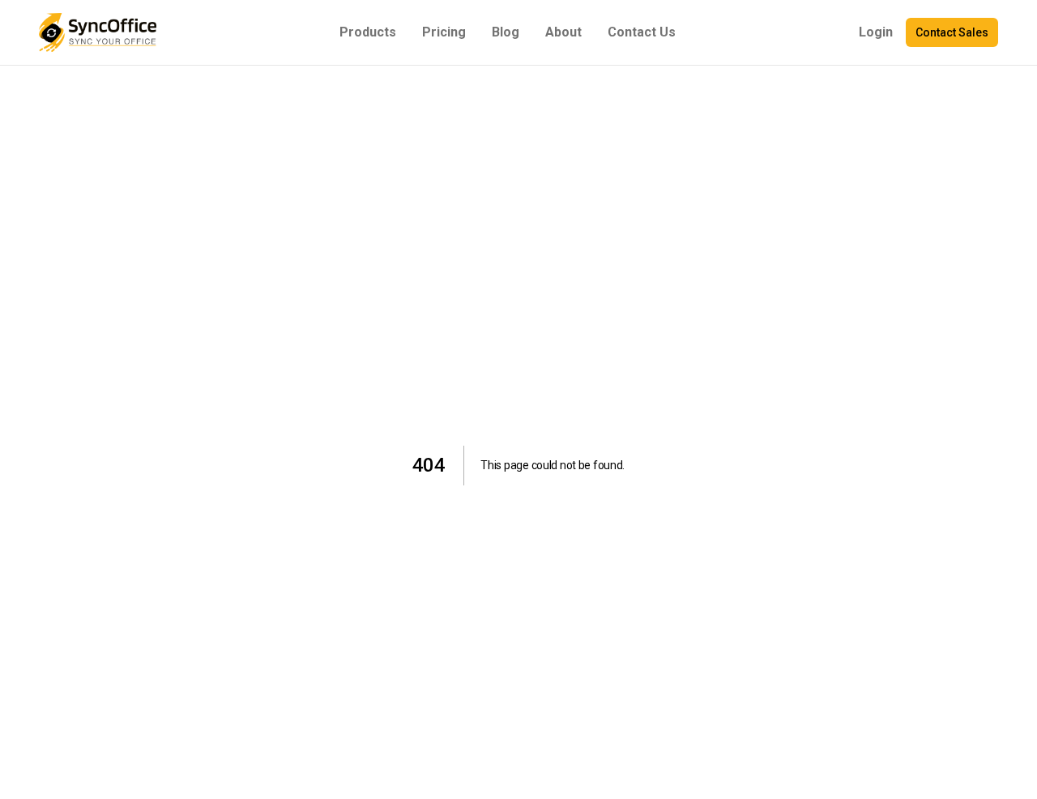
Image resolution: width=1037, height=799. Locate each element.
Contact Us (642, 32)
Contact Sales (951, 32)
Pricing (444, 32)
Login (876, 32)
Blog (505, 32)
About (563, 32)
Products (367, 32)
